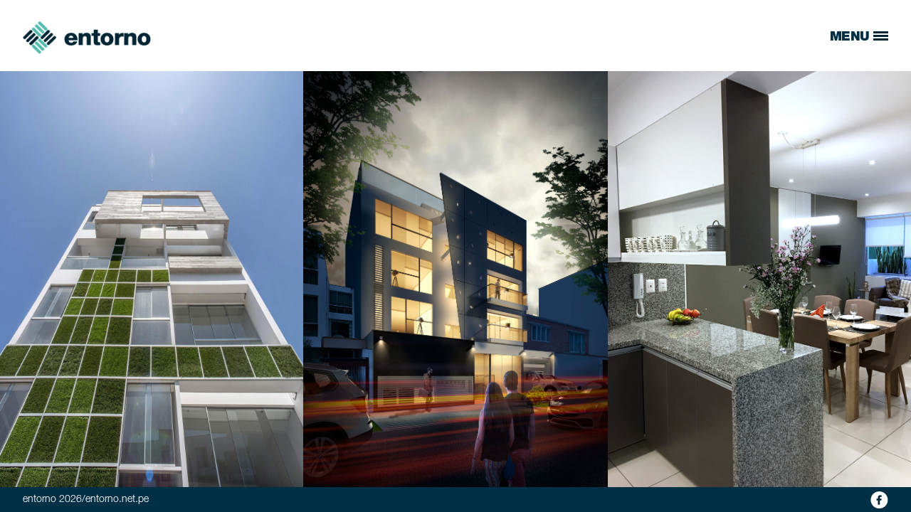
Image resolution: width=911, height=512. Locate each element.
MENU (852, 37)
